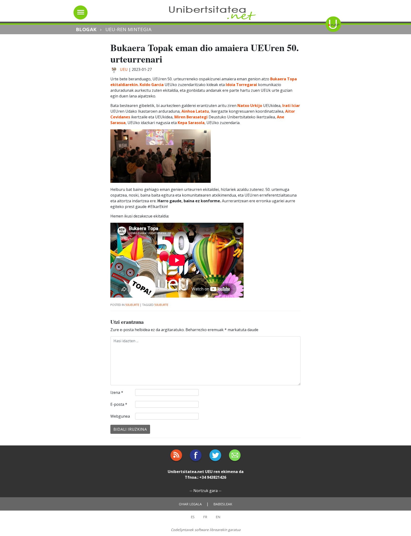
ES (193, 517)
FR (205, 517)
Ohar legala (190, 504)
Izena (116, 392)
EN (218, 517)
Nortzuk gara (205, 490)
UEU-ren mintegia (128, 29)
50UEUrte (132, 305)
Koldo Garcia (152, 84)
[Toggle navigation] (80, 12)
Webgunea (120, 416)
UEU (124, 69)
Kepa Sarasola (191, 122)
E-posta (118, 404)
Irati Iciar (291, 105)
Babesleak (222, 504)
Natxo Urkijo (249, 105)
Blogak (86, 29)
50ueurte (161, 305)
